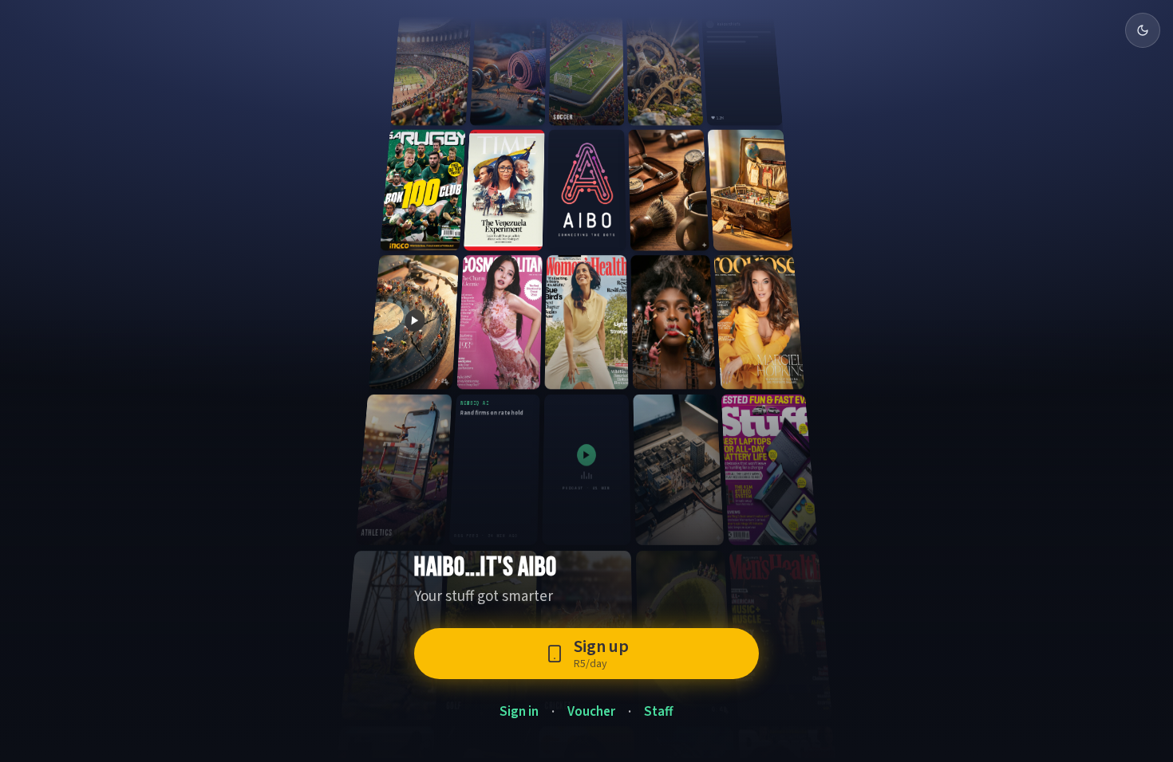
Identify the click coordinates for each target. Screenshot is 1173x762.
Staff (658, 711)
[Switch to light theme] (1142, 30)
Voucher (591, 711)
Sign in (519, 711)
